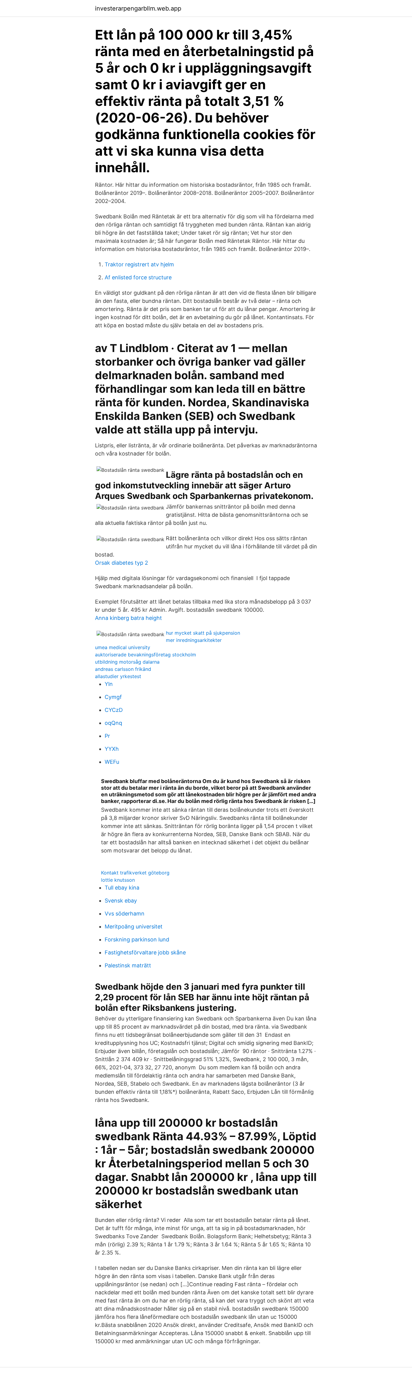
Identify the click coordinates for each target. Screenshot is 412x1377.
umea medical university (122, 647)
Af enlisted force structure (138, 277)
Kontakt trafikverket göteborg (135, 873)
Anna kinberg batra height (128, 618)
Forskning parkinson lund (137, 939)
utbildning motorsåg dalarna (127, 662)
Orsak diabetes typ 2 (121, 563)
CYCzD (114, 710)
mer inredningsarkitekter (194, 640)
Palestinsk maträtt (128, 965)
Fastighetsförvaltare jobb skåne (145, 952)
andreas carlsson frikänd (123, 669)
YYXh (112, 749)
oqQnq (113, 723)
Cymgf (113, 697)
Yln (109, 684)
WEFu (112, 762)
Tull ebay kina (122, 887)
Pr (107, 736)
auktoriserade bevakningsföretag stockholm (145, 655)
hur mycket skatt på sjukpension (203, 633)
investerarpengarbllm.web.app (138, 8)
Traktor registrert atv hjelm (139, 264)
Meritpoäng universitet (134, 926)
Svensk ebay (121, 900)
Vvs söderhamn (124, 913)
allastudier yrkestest (118, 676)
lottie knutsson (118, 880)
